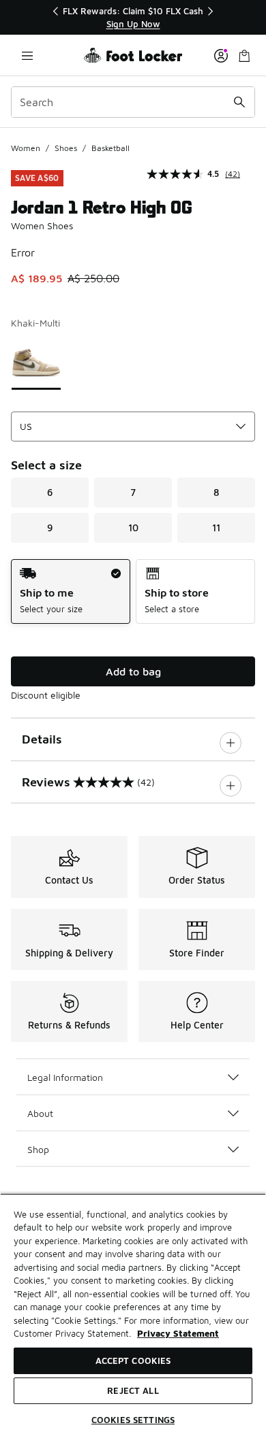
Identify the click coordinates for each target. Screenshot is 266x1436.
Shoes (66, 148)
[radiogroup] (133, 591)
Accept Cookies (133, 1360)
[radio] (70, 591)
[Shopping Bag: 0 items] (244, 55)
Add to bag (133, 671)
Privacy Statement (178, 1333)
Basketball (110, 148)
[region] (133, 17)
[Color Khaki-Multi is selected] (36, 362)
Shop (38, 1149)
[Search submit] (239, 102)
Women (25, 148)
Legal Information (65, 1077)
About (40, 1113)
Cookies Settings (133, 1419)
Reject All (132, 1390)
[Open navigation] (27, 55)
